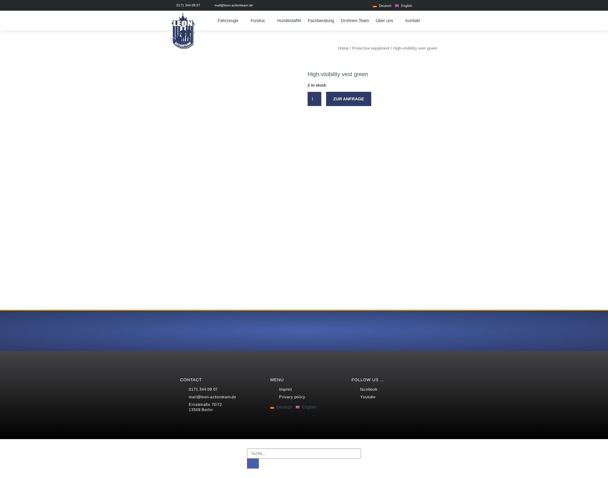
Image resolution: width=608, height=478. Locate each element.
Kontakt (412, 20)
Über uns (384, 20)
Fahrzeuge (228, 20)
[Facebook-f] (423, 5)
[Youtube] (434, 5)
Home (343, 48)
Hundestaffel (289, 20)
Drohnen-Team (355, 20)
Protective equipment (371, 48)
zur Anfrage (348, 99)
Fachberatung (321, 20)
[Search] (253, 464)
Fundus (258, 20)
